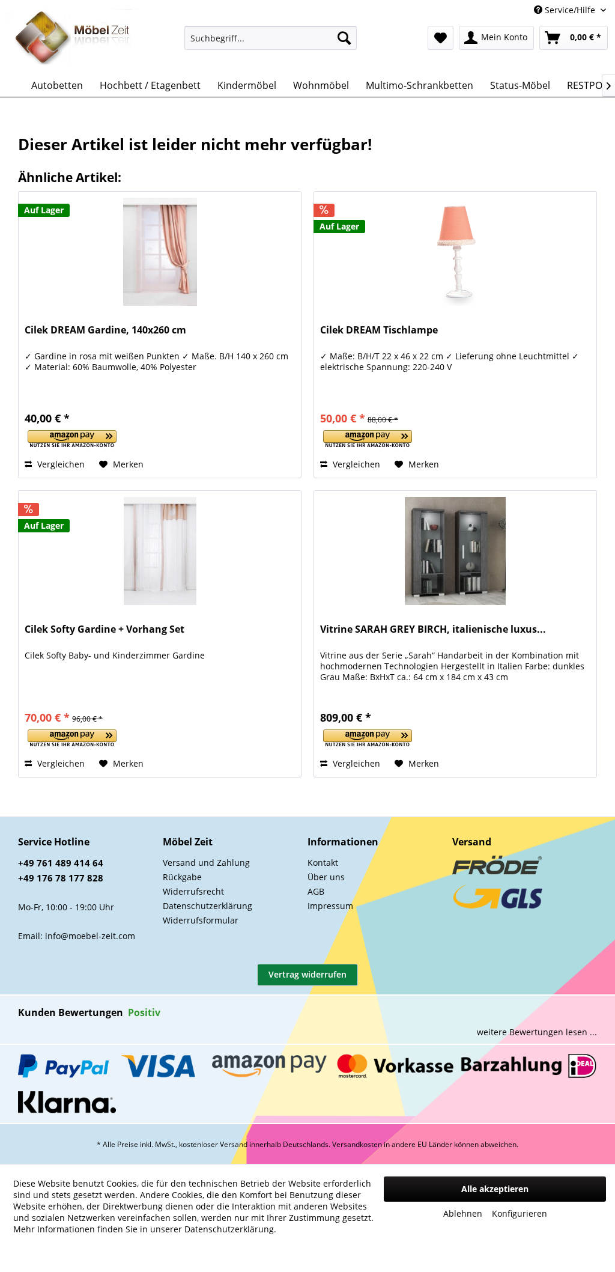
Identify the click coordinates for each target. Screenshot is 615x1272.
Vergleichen (60, 464)
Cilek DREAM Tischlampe (379, 330)
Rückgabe (182, 877)
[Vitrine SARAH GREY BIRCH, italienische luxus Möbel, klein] (455, 551)
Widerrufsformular (200, 920)
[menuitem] (270, 38)
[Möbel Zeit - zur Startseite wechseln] (73, 38)
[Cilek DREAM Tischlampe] (455, 252)
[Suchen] (344, 38)
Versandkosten (357, 1144)
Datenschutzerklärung (207, 905)
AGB (316, 891)
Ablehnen (462, 1213)
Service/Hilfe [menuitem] (570, 10)
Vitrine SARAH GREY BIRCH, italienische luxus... (433, 629)
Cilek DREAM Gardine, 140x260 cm (105, 330)
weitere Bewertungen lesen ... (537, 1032)
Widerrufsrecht (193, 891)
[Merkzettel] (440, 38)
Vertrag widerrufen (307, 974)
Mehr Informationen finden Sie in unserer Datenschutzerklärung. (144, 1229)
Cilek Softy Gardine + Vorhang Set (104, 629)
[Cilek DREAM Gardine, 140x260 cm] (160, 252)
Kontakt (323, 862)
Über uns (326, 877)
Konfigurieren (519, 1213)
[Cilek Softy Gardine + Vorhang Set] (160, 551)
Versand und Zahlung (206, 862)
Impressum (330, 905)
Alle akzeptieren (495, 1188)
